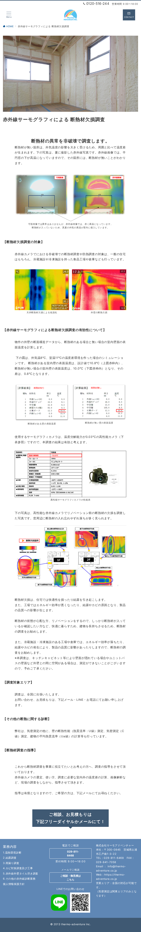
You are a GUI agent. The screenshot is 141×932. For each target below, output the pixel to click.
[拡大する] (121, 178)
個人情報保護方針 (14, 883)
